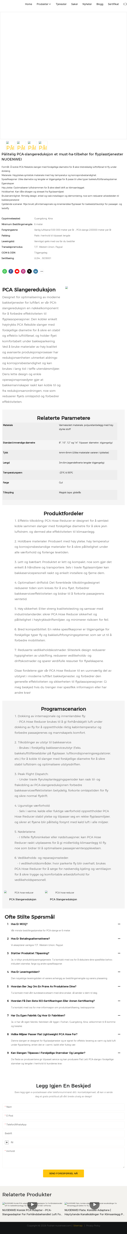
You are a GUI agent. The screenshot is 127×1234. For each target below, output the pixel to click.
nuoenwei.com (63, 1225)
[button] (126, 4)
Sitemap (78, 1225)
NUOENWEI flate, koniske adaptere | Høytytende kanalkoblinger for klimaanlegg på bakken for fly (94, 1212)
